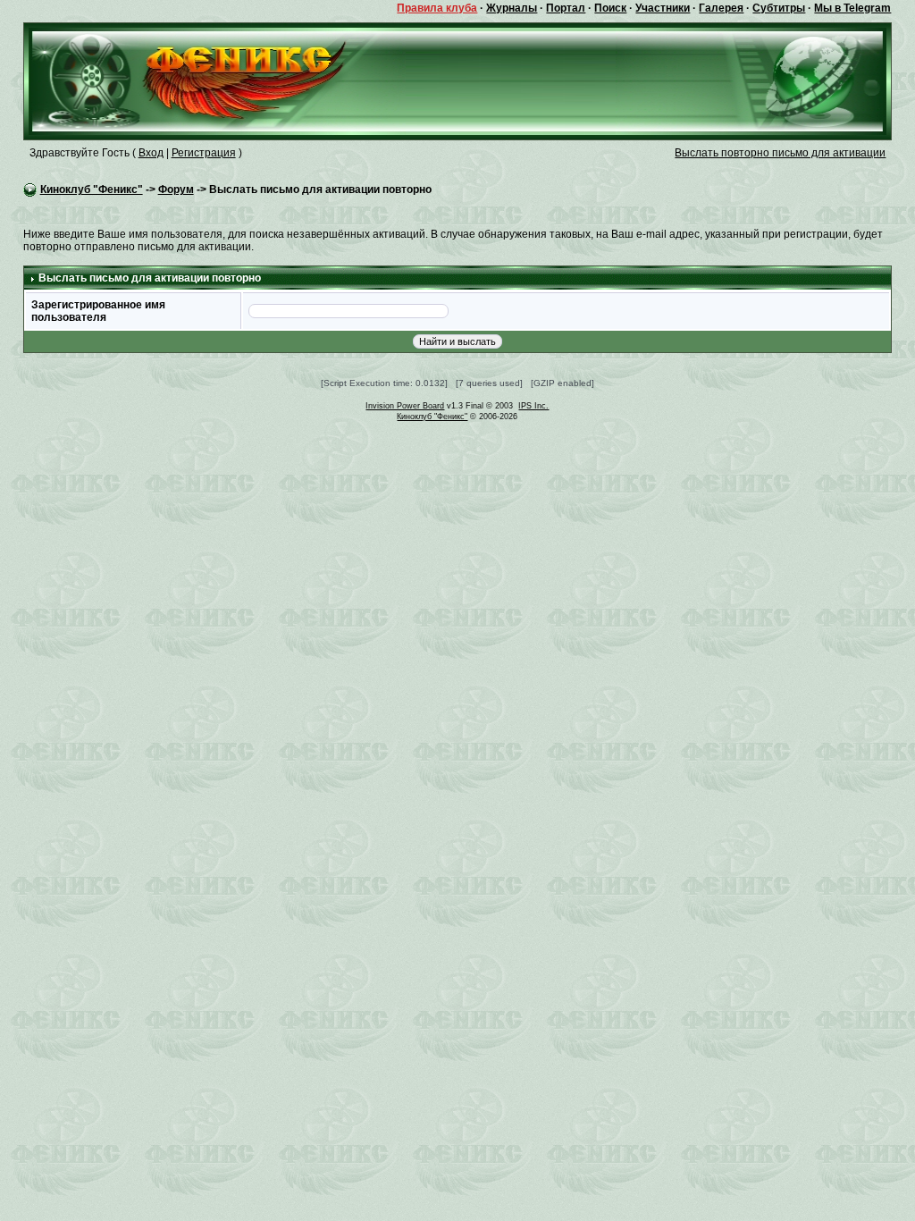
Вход (151, 153)
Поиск (610, 8)
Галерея (721, 8)
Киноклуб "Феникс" (91, 189)
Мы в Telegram (852, 8)
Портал (565, 8)
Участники (662, 8)
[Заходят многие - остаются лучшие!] (215, 80)
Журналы (511, 8)
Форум (176, 189)
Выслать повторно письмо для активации (780, 153)
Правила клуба (437, 8)
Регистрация (204, 153)
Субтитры (778, 8)
